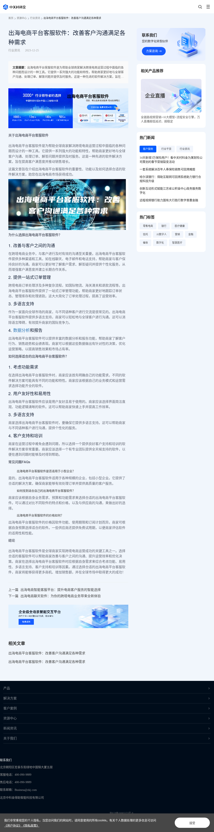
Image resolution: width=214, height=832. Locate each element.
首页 (10, 18)
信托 (145, 234)
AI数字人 (161, 234)
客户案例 (10, 708)
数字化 (160, 242)
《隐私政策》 (30, 825)
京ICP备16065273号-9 (121, 813)
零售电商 (148, 226)
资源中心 (22, 18)
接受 (192, 823)
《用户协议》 (13, 825)
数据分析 (21, 330)
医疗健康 (180, 226)
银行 (163, 226)
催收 (145, 242)
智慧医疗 (177, 242)
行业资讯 (35, 18)
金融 (190, 234)
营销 (177, 234)
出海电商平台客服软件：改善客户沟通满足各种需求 (72, 18)
